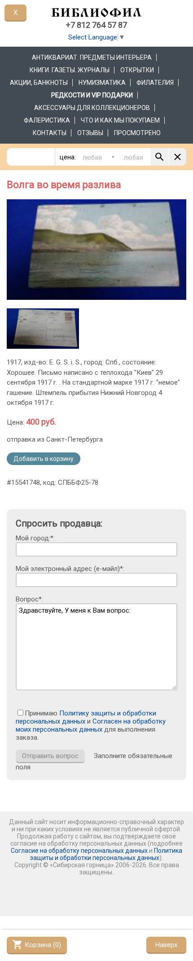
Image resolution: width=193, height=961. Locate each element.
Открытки (137, 70)
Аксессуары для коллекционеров (92, 107)
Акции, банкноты (39, 82)
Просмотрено (137, 132)
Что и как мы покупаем (120, 120)
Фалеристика (47, 120)
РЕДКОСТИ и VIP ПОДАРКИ (92, 95)
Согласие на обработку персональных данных (79, 850)
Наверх (166, 945)
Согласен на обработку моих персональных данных (91, 725)
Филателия (155, 82)
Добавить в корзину (43, 458)
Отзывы (90, 132)
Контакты (49, 132)
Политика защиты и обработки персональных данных (106, 854)
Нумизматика (102, 82)
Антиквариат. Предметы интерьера (92, 57)
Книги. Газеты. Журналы (70, 70)
